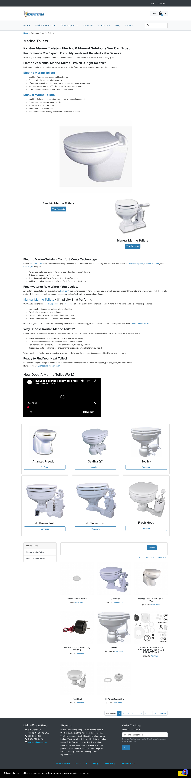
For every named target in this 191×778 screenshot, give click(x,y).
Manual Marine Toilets (38, 299)
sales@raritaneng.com (37, 742)
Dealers (129, 25)
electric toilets (37, 263)
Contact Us (104, 25)
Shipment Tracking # (131, 730)
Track (126, 747)
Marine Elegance (136, 263)
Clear (161, 547)
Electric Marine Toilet (35, 552)
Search (152, 547)
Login (152, 3)
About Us (88, 25)
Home (26, 25)
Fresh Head (69, 304)
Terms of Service (63, 763)
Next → (163, 713)
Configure (45, 467)
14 (155, 713)
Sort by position (146, 557)
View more (79, 602)
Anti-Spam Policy (127, 763)
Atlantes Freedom (151, 263)
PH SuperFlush (53, 304)
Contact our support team (49, 366)
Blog (117, 25)
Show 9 (160, 557)
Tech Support (68, 25)
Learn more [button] (83, 773)
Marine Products (44, 25)
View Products (58, 209)
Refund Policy (109, 763)
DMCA (78, 763)
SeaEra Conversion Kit (139, 323)
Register (162, 3)
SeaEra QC (28, 267)
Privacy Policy (92, 763)
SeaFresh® (64, 291)
